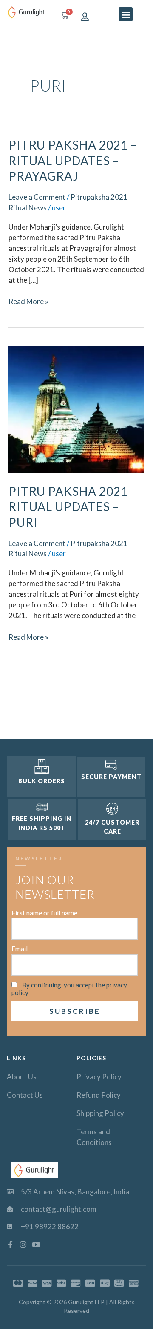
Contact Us (25, 1094)
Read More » (28, 301)
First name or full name (44, 913)
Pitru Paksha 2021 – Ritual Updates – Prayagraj (72, 160)
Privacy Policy (99, 1076)
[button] (126, 14)
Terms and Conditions (94, 1137)
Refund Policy (98, 1094)
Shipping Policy (100, 1113)
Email (19, 948)
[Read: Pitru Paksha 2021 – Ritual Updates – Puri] (76, 408)
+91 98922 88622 (50, 1226)
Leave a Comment (36, 197)
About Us (22, 1076)
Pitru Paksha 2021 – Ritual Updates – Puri (72, 506)
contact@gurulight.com (58, 1209)
